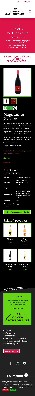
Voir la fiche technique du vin (17, 212)
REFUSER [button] (5, 390)
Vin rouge (16, 153)
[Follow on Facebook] (10, 363)
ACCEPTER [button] (12, 390)
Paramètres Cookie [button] (21, 387)
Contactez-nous (11, 351)
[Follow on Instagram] (17, 363)
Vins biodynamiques (15, 151)
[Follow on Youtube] (24, 363)
